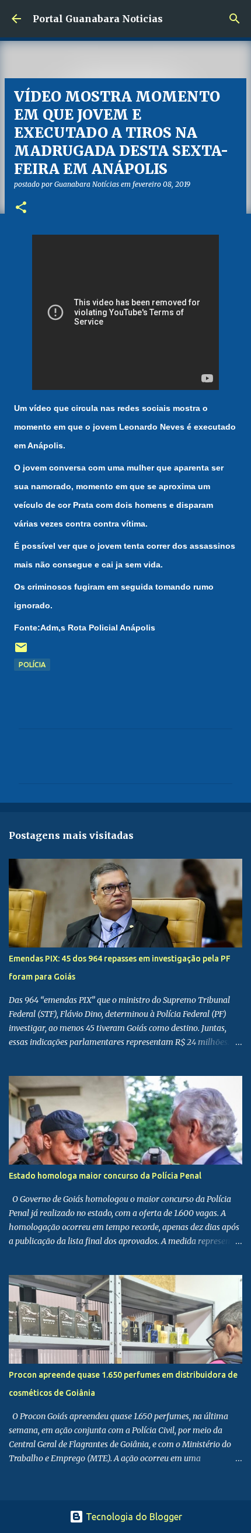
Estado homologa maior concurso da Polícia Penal (105, 1175)
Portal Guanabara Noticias (98, 19)
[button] (21, 208)
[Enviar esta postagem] (21, 652)
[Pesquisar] (235, 19)
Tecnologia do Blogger (132, 1516)
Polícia (32, 664)
